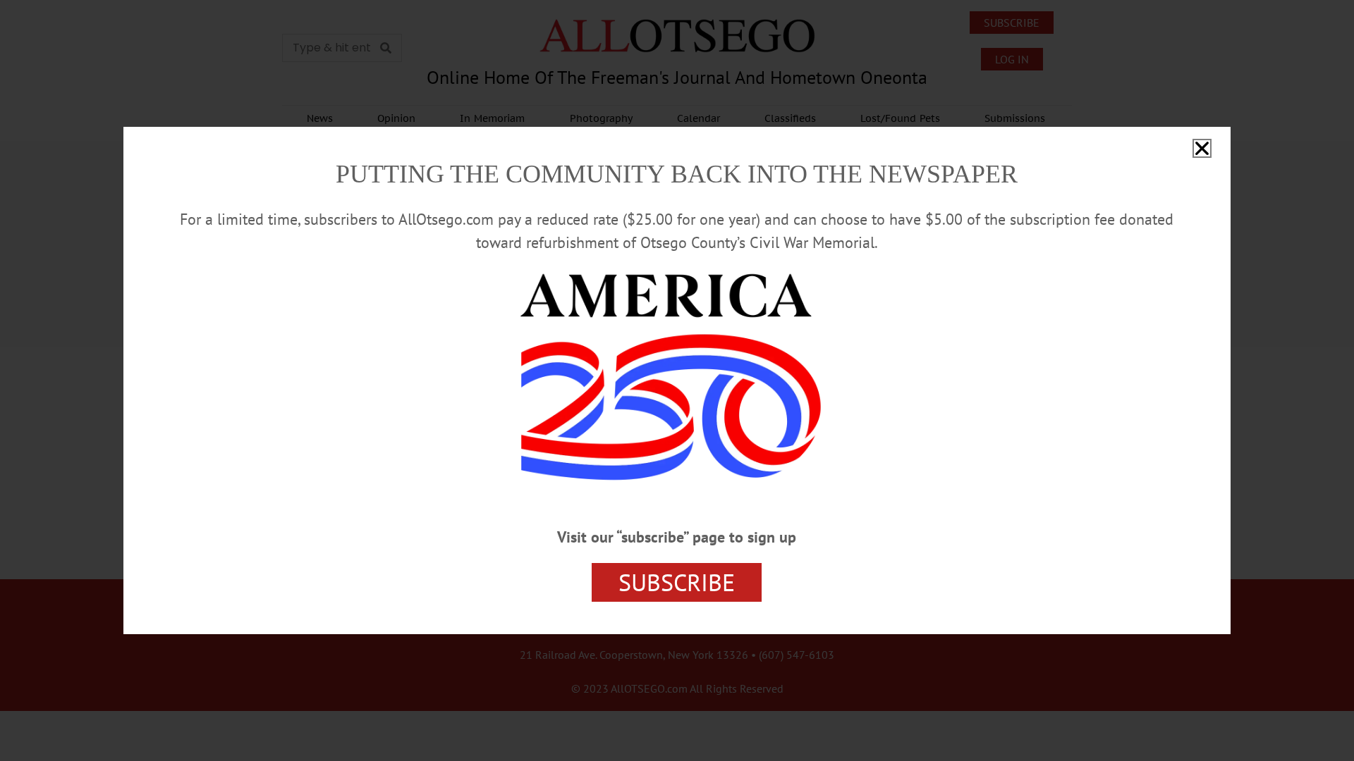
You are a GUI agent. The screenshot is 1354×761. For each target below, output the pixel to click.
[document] (677, 380)
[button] (1202, 148)
